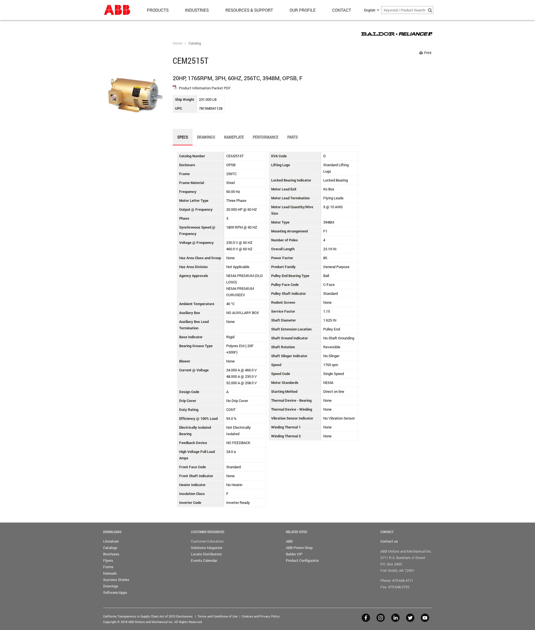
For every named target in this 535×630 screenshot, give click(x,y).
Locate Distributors (206, 554)
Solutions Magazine (206, 547)
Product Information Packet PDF (205, 87)
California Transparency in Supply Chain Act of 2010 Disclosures (148, 616)
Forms (108, 566)
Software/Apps (115, 592)
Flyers (108, 560)
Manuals (110, 573)
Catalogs (110, 547)
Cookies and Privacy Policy (261, 616)
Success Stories (116, 579)
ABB (289, 541)
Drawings (110, 586)
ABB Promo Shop (299, 547)
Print (427, 52)
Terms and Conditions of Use (218, 616)
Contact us (389, 541)
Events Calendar (204, 560)
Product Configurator (302, 560)
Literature (111, 541)
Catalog (195, 43)
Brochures (111, 554)
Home (177, 43)
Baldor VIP (294, 554)
